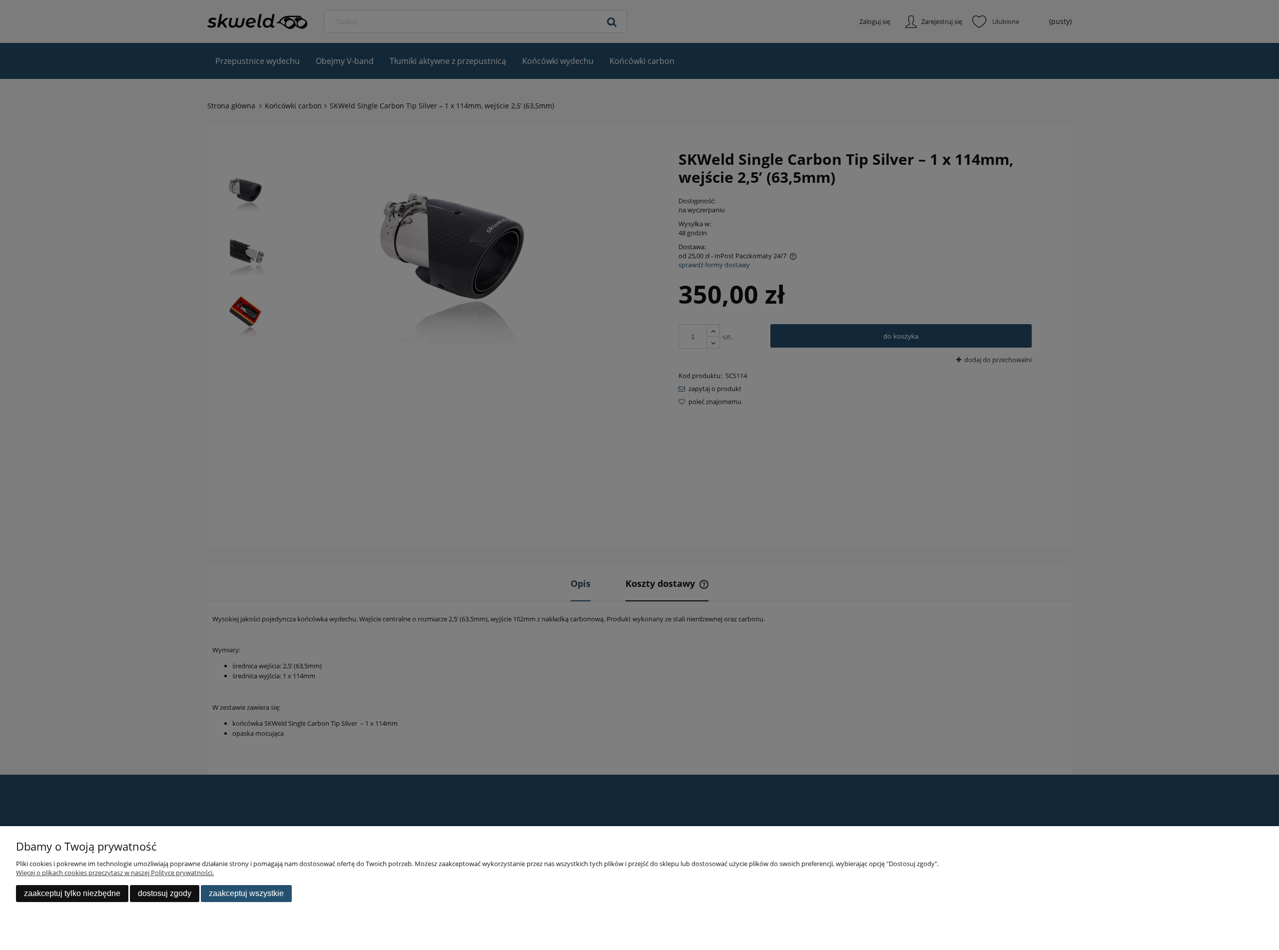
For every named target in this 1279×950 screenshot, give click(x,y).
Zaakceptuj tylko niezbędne (72, 893)
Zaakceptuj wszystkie (246, 893)
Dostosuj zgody (164, 893)
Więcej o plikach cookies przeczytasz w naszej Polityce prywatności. (115, 872)
